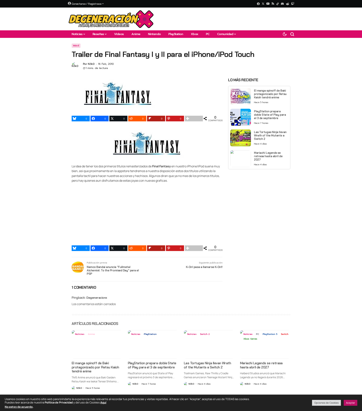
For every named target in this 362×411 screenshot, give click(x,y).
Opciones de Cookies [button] (326, 402)
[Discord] (282, 4)
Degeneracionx (96, 298)
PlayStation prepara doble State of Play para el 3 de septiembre (270, 115)
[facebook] (258, 3)
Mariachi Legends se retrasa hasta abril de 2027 (268, 156)
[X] (263, 4)
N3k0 (91, 64)
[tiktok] (277, 3)
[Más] (194, 118)
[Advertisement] (259, 198)
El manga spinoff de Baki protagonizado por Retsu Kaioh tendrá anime (270, 94)
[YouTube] (267, 4)
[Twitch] (292, 3)
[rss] (273, 4)
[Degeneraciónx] (111, 18)
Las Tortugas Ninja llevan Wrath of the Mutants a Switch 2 (270, 135)
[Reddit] (287, 3)
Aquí (103, 402)
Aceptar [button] (350, 402)
